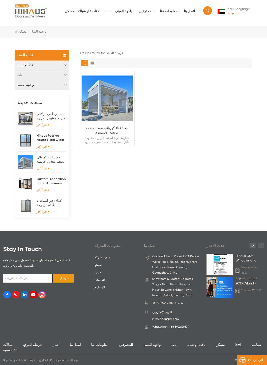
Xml (238, 345)
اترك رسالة (255, 360)
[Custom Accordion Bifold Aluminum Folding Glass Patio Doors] (25, 184)
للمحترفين (146, 11)
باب (105, 11)
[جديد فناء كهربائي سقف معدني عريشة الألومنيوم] (25, 162)
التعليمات (100, 280)
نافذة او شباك (87, 11)
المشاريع (99, 287)
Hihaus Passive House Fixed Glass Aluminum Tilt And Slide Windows (51, 138)
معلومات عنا (168, 11)
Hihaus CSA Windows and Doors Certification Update (246, 258)
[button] (252, 245)
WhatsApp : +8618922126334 (170, 326)
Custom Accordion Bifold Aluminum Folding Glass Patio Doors (51, 182)
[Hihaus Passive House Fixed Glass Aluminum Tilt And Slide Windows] (25, 140)
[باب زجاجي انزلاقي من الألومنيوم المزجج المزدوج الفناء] (25, 118)
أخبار (56, 345)
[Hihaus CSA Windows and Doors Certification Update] (220, 265)
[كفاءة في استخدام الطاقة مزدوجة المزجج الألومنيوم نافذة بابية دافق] (25, 205)
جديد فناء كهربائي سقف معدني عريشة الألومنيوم (50, 160)
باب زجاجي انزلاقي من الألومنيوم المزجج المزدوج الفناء (51, 116)
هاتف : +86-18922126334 (167, 303)
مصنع (97, 265)
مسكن (69, 11)
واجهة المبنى (123, 11)
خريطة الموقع (32, 345)
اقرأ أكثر (42, 125)
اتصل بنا (189, 11)
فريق (97, 272)
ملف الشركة (102, 257)
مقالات (8, 345)
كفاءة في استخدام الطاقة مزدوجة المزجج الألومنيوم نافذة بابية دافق (49, 203)
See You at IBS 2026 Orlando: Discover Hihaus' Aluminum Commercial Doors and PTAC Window (248, 281)
